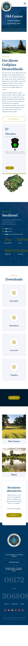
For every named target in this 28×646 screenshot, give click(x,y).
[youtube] (12, 610)
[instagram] (8, 610)
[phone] (22, 610)
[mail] (19, 610)
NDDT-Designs (21, 619)
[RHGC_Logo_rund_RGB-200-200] (14, 534)
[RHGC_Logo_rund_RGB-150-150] (6, 2)
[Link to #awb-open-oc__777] (25, 3)
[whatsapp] (15, 610)
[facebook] (5, 610)
